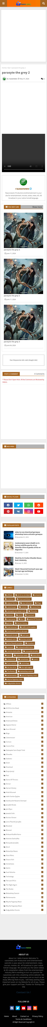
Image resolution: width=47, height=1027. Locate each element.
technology (25, 663)
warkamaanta (12, 675)
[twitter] (18, 505)
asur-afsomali (27, 603)
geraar (9, 623)
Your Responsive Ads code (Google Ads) (23, 360)
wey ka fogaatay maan (29, 675)
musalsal (31, 643)
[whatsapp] (28, 505)
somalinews (24, 659)
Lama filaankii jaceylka (14, 643)
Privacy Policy (37, 1016)
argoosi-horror (12, 603)
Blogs (39, 603)
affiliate (9, 595)
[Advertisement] (23, 33)
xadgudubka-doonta (14, 683)
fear (9, 68)
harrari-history (22, 623)
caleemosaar (11, 607)
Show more (37, 207)
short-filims (36, 655)
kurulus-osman (26, 639)
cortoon (24, 607)
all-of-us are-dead (24, 595)
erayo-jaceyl (11, 619)
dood (20, 615)
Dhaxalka (34, 611)
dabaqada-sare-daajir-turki (16, 611)
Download (30, 615)
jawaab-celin (11, 639)
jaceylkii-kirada (12, 635)
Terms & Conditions (23, 1019)
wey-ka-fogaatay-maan (15, 679)
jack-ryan (26, 635)
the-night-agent (27, 667)
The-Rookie (11, 671)
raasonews (22, 188)
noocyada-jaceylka (32, 651)
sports (36, 659)
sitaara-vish (11, 659)
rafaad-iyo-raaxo (21, 655)
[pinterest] (8, 511)
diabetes (10, 615)
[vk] (18, 511)
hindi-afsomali (12, 627)
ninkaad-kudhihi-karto (25, 647)
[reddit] (38, 505)
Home (4, 68)
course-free (36, 607)
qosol (9, 655)
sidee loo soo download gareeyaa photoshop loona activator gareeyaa (28, 533)
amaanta (38, 595)
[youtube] (38, 511)
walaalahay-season (26, 671)
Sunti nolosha (11, 663)
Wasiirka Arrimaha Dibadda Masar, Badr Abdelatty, (28, 559)
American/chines (24, 599)
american (10, 599)
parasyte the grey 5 (12, 295)
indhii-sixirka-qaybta (29, 627)
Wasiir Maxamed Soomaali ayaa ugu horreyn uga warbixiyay (28, 570)
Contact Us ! (23, 992)
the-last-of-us (11, 667)
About (14, 1016)
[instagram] (28, 511)
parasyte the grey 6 (12, 250)
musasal (10, 647)
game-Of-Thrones (35, 619)
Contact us (24, 1016)
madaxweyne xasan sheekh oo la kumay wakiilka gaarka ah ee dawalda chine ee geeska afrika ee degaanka (27, 546)
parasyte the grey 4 (12, 341)
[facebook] (8, 505)
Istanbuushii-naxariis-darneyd (17, 631)
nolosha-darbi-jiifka (13, 651)
